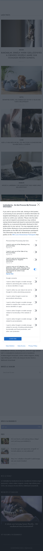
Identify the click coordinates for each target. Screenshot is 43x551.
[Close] (39, 205)
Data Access (21, 346)
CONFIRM (12, 339)
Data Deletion (10, 346)
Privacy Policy (32, 346)
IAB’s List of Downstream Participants (24, 234)
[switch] (35, 245)
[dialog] (21, 275)
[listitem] (21, 241)
